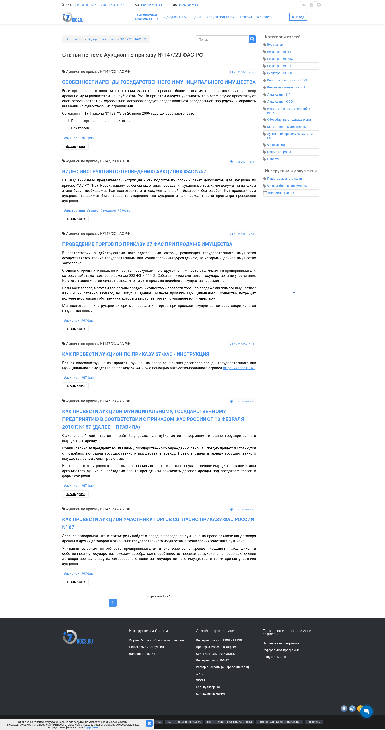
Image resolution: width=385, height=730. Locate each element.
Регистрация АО (279, 66)
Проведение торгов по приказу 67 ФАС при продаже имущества (147, 244)
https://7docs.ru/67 (239, 367)
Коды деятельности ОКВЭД (216, 653)
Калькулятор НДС (209, 687)
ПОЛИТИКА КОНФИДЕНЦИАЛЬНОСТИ (229, 722)
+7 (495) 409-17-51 (85, 5)
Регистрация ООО (280, 59)
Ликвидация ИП (279, 94)
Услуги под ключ (221, 16)
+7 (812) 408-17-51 (111, 5)
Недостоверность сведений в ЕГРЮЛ (288, 110)
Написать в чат (151, 5)
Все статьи (275, 44)
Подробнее (91, 727)
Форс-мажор (276, 145)
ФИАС (200, 673)
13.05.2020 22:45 (244, 344)
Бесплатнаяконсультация (147, 17)
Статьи (246, 16)
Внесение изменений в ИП (286, 87)
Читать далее (75, 146)
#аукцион (71, 137)
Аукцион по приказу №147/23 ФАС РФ (292, 136)
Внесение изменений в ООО (287, 80)
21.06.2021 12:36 (244, 72)
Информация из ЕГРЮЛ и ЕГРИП (219, 640)
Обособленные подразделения (290, 119)
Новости (273, 159)
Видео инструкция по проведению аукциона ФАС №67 (134, 171)
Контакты (265, 16)
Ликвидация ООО (280, 101)
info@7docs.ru (188, 5)
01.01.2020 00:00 (244, 401)
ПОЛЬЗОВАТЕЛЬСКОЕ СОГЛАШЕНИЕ (279, 722)
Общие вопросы (279, 152)
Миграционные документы (287, 126)
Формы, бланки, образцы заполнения (156, 640)
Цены (196, 16)
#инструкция (74, 210)
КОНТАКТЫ (314, 722)
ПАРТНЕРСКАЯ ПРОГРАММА (184, 722)
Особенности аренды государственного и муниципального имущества (159, 82)
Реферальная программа (281, 650)
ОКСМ (200, 680)
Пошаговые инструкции (284, 178)
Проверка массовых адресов (217, 647)
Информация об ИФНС (212, 660)
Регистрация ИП (279, 51)
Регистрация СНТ (280, 73)
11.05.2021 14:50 (244, 234)
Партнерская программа (281, 643)
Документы (174, 16)
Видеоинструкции (281, 193)
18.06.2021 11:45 (244, 161)
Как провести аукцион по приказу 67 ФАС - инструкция (135, 354)
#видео (93, 210)
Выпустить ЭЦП (274, 657)
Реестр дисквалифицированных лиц (222, 667)
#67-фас (87, 137)
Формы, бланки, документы (287, 186)
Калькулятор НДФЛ (210, 693)
